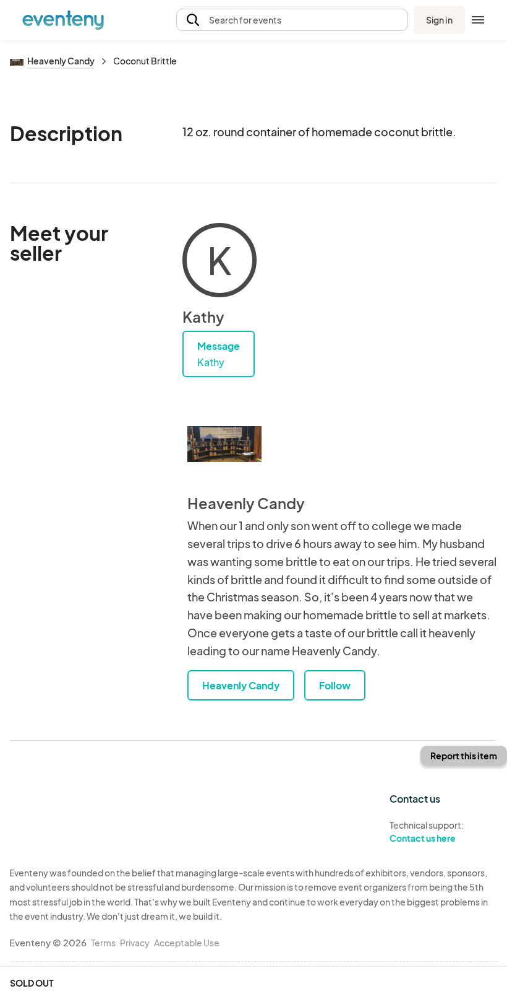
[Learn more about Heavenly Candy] (224, 444)
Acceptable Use (186, 942)
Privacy (135, 942)
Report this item (463, 755)
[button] (292, 20)
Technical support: (427, 831)
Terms (103, 942)
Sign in (439, 19)
